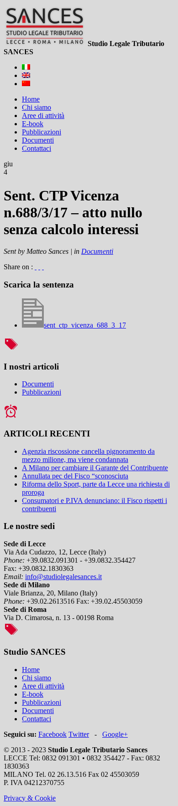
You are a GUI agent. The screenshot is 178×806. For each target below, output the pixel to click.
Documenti (97, 251)
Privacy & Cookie (30, 798)
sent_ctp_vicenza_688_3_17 (85, 325)
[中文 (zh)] (26, 83)
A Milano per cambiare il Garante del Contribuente (95, 468)
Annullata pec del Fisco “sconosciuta (75, 476)
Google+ (115, 734)
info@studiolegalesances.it (63, 576)
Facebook (52, 734)
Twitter (78, 734)
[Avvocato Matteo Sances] (45, 43)
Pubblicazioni (41, 392)
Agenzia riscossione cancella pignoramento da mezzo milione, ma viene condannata (88, 455)
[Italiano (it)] (26, 67)
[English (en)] (26, 75)
